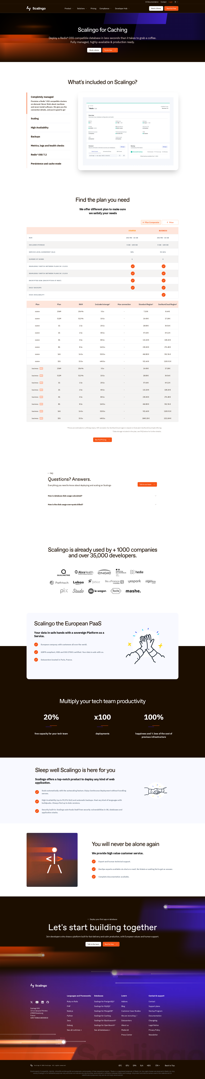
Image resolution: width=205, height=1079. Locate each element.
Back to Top (170, 1065)
